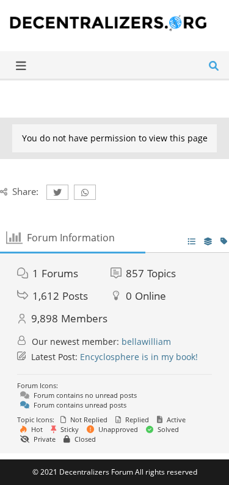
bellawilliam (146, 341)
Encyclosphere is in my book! (139, 357)
